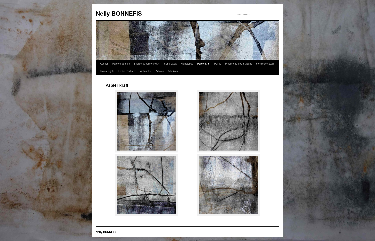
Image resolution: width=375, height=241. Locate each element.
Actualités (146, 71)
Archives (173, 71)
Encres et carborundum (147, 63)
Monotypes (187, 63)
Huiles (217, 63)
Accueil (104, 63)
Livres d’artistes (127, 71)
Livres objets (107, 71)
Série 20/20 (170, 63)
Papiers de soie (121, 63)
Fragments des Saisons (238, 63)
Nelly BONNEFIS (119, 13)
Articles (159, 71)
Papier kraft (203, 63)
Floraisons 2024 (265, 63)
